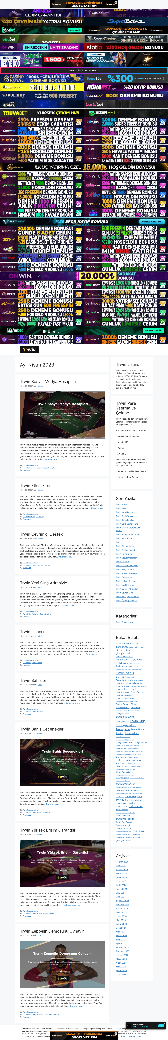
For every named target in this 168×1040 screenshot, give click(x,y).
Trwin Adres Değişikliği (126, 573)
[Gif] (84, 167)
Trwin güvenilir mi (140, 743)
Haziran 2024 (122, 908)
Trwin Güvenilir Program (127, 589)
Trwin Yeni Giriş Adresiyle (43, 582)
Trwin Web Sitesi (122, 810)
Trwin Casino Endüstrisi (126, 550)
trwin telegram (133, 796)
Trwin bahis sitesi (124, 680)
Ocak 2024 (121, 928)
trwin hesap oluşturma (132, 745)
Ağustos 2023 (122, 947)
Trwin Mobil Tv (122, 562)
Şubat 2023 (121, 970)
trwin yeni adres (125, 818)
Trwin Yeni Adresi (124, 822)
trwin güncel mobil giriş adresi (125, 740)
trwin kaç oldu (123, 760)
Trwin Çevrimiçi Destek (41, 534)
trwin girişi (123, 729)
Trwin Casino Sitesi (126, 704)
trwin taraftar (120, 797)
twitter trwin (120, 837)
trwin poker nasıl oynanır (123, 781)
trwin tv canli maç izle (125, 803)
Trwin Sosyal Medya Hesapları (48, 381)
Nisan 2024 (121, 916)
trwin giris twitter (125, 716)
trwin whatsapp (123, 815)
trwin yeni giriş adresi (124, 828)
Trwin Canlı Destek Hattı (127, 524)
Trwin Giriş (40, 517)
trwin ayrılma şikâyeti (134, 669)
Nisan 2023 (121, 963)
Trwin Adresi (122, 504)
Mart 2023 (121, 967)
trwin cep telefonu (122, 708)
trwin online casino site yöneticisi (125, 769)
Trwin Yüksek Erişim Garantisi (47, 830)
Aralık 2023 (121, 932)
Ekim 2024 (121, 893)
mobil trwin (122, 663)
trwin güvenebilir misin (124, 743)
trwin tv (120, 800)
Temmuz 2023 (122, 951)
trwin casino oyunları (125, 698)
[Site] (42, 121)
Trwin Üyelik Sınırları (125, 585)
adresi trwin (120, 643)
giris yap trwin (123, 653)
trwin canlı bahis (140, 686)
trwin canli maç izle (124, 686)
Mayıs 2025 (121, 873)
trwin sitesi (120, 790)
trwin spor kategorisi (122, 793)
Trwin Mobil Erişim (124, 512)
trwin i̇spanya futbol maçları (124, 754)
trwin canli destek (133, 683)
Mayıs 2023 (121, 959)
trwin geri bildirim (122, 714)
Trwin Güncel (138, 729)
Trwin (119, 542)
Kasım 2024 (121, 889)
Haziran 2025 (122, 869)
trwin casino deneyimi (124, 695)
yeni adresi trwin (133, 837)
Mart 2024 (121, 920)
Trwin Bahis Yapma (124, 516)
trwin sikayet (136, 787)
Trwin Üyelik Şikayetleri (126, 600)
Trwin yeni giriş (124, 825)
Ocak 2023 (121, 974)
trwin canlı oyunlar (122, 692)
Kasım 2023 (121, 936)
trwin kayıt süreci (131, 757)
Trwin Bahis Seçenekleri (42, 729)
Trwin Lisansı (32, 631)
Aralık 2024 (121, 885)
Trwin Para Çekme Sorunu (128, 534)
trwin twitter (136, 806)
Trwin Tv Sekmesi (124, 577)
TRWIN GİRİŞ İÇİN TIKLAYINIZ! (84, 70)
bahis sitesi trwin (132, 643)
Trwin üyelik (138, 831)
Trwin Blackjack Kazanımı (127, 597)
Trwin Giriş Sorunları (125, 569)
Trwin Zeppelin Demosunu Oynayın (52, 931)
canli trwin (122, 646)
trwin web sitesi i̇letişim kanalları (125, 813)
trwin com (135, 707)
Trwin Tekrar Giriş (124, 554)
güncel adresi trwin (124, 656)
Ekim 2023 (121, 939)
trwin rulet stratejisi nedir (123, 787)
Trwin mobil (120, 763)
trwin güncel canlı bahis (123, 737)
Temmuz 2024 (122, 904)
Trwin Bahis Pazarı (124, 538)
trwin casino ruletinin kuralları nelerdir (127, 701)
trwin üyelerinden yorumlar (123, 831)
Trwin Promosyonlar (30, 465)
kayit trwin (136, 659)
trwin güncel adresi (127, 733)
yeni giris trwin (123, 840)
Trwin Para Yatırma (124, 772)
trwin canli (120, 683)
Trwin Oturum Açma (125, 546)
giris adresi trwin (124, 650)
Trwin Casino (137, 692)
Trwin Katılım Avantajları (127, 565)
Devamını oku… (51, 459)
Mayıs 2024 (121, 912)
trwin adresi (133, 666)
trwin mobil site (130, 763)
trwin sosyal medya (132, 790)
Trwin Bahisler (33, 680)
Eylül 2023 (121, 943)
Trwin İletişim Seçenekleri (127, 581)
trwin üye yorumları (121, 834)
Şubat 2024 (121, 924)
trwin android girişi (121, 669)
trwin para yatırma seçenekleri (125, 775)
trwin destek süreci (121, 711)
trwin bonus (138, 680)
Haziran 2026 (122, 862)
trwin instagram (137, 751)
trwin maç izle (136, 760)
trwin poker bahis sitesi (137, 778)
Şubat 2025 (121, 877)
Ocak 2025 (121, 881)
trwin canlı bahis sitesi (126, 689)
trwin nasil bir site (122, 766)
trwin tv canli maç (134, 800)
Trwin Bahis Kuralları (125, 520)
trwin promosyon (125, 784)
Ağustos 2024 (122, 901)
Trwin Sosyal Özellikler (126, 558)
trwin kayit (137, 754)
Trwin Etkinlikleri (35, 485)
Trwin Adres (121, 666)
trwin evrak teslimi (133, 711)
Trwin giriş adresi (126, 725)
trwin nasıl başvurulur (136, 766)
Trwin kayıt (120, 757)
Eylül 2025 (120, 866)
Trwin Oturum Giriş (124, 593)
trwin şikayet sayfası (134, 834)
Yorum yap (27, 470)
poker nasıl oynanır (134, 663)
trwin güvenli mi (120, 745)
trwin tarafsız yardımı (135, 793)
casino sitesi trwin (137, 647)
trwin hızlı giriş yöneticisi (123, 751)
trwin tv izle (121, 806)
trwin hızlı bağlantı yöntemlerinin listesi (127, 748)
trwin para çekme (122, 778)
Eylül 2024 (121, 897)
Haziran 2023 (122, 955)
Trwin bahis (27, 468)
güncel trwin (122, 659)
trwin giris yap (122, 721)
